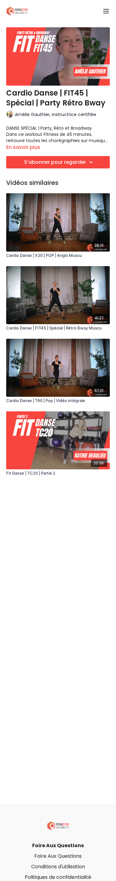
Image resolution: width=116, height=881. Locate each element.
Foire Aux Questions (58, 845)
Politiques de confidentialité (58, 877)
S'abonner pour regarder (55, 162)
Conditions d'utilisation (58, 866)
